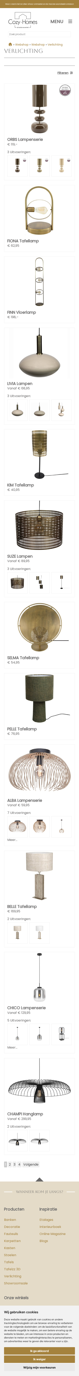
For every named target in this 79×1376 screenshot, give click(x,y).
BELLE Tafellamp (22, 906)
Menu (56, 21)
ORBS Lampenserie (25, 139)
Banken (10, 1219)
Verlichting (12, 1276)
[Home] (10, 45)
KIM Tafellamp (20, 485)
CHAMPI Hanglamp (25, 1114)
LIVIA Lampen (19, 383)
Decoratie (12, 1226)
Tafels (9, 1262)
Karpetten (12, 1241)
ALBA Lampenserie (24, 800)
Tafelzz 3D (12, 1269)
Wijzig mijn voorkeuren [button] (39, 1367)
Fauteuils (11, 1234)
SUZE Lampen (20, 556)
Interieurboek (50, 1226)
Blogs (44, 1241)
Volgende (30, 1164)
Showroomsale (16, 1283)
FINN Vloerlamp (21, 312)
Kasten (9, 1248)
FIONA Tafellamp (23, 241)
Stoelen (10, 1255)
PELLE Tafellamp (22, 729)
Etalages (46, 1219)
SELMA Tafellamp (23, 658)
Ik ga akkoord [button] (39, 1351)
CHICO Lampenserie (26, 1008)
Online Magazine (53, 1234)
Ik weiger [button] (39, 1359)
